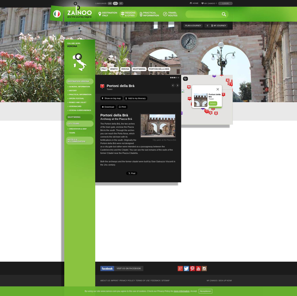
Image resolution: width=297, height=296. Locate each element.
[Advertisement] (80, 206)
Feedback (156, 281)
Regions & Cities (128, 14)
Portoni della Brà (159, 69)
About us (105, 281)
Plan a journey (193, 26)
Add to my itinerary (137, 98)
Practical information (80, 94)
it (121, 3)
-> (177, 85)
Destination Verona (78, 81)
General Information (79, 87)
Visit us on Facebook (129, 268)
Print (124, 107)
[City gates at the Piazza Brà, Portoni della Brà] (158, 138)
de (110, 3)
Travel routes (170, 14)
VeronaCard (75, 106)
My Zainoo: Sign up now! (219, 281)
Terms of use (143, 281)
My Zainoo (210, 3)
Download (109, 107)
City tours (73, 124)
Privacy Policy (127, 281)
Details (213, 103)
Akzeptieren (205, 291)
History (73, 91)
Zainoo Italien (55, 15)
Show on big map (112, 98)
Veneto (114, 69)
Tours (72, 133)
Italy (104, 69)
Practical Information (149, 14)
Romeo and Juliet (77, 102)
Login (225, 3)
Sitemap (165, 281)
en (115, 3)
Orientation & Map (78, 129)
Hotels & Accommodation (76, 141)
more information (182, 291)
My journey (216, 26)
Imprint (115, 281)
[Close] (218, 89)
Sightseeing (74, 117)
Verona (72, 46)
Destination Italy (108, 14)
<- (173, 85)
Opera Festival (76, 98)
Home (195, 3)
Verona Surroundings (80, 110)
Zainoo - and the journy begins (79, 10)
